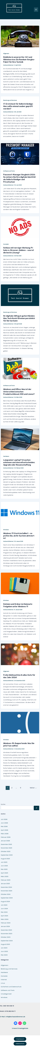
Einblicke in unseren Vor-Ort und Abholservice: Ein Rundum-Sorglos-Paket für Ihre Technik (19, 59)
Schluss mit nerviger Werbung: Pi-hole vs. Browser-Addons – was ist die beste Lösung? (18, 250)
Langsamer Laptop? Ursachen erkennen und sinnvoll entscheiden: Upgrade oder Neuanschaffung (19, 462)
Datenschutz (20, 1043)
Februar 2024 (5, 923)
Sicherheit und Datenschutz (11, 987)
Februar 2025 (5, 880)
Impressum (20, 1039)
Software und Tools (7, 990)
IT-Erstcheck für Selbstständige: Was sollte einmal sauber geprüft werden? (18, 106)
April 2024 (4, 916)
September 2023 (7, 941)
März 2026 (4, 833)
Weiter (33, 788)
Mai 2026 (4, 826)
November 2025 (6, 848)
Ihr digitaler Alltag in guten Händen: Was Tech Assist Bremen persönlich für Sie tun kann (19, 318)
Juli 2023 (4, 948)
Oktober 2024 (5, 894)
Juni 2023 (4, 951)
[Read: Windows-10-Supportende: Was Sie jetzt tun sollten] (20, 722)
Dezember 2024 (6, 887)
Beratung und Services (9, 969)
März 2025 (4, 876)
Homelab (4, 976)
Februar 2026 (5, 837)
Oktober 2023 (5, 937)
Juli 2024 (4, 905)
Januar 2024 (5, 926)
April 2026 (4, 830)
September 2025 (7, 855)
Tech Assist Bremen (13, 16)
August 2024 (5, 901)
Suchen (3, 804)
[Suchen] (36, 808)
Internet (4, 979)
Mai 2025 (4, 869)
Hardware (4, 972)
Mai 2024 (4, 912)
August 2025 (5, 859)
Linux (3, 983)
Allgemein (4, 965)
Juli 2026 (4, 819)
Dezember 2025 (6, 844)
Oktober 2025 (5, 851)
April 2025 (4, 873)
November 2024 (6, 891)
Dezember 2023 (6, 930)
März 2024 (4, 919)
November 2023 (6, 933)
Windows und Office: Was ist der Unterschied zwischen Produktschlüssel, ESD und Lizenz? (19, 391)
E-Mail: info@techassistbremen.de (12, 1016)
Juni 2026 (4, 823)
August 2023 (5, 944)
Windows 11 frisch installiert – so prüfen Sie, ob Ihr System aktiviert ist (18, 535)
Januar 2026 (5, 841)
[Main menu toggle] (36, 9)
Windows (4, 997)
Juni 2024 (4, 908)
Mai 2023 (4, 955)
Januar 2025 (5, 883)
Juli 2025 (4, 862)
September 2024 (7, 898)
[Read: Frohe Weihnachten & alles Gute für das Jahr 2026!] (20, 654)
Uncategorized (6, 994)
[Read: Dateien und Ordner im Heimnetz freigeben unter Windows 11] (20, 583)
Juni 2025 (4, 866)
